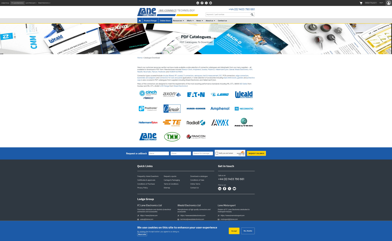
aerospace (198, 76)
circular (165, 76)
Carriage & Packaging (172, 180)
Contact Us (194, 188)
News (198, 21)
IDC (220, 76)
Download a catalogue (199, 176)
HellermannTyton (221, 69)
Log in (381, 2)
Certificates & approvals (146, 180)
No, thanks (248, 231)
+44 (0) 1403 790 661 (242, 9)
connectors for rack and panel (170, 78)
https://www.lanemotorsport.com (232, 215)
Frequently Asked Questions (148, 176)
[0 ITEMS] (361, 3)
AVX (250, 69)
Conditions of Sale (197, 180)
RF (176, 76)
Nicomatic (147, 72)
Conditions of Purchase (146, 184)
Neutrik (140, 72)
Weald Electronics (241, 69)
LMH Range (164, 86)
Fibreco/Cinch (186, 69)
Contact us (222, 21)
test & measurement (210, 76)
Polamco (211, 69)
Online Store (165, 21)
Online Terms (195, 184)
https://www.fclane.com (149, 215)
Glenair (231, 69)
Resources (177, 21)
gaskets (240, 78)
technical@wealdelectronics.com (192, 219)
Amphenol (197, 69)
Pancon (155, 72)
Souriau (204, 69)
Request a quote (170, 176)
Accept (234, 231)
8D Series (243, 84)
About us (209, 21)
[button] (388, 3)
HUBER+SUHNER (175, 72)
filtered (171, 76)
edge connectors (242, 76)
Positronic (162, 72)
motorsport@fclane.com (229, 219)
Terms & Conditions (171, 184)
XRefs (189, 21)
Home (139, 58)
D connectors (188, 76)
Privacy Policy (142, 188)
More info (142, 234)
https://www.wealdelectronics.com (192, 215)
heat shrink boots (230, 78)
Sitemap (167, 188)
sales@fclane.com (146, 219)
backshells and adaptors (146, 78)
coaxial (180, 76)
